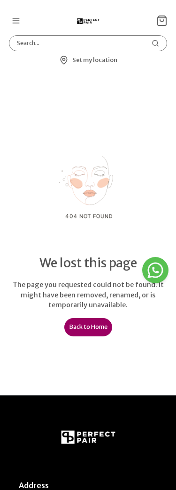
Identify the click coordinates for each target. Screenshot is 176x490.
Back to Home (88, 326)
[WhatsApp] (155, 270)
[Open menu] (16, 20)
